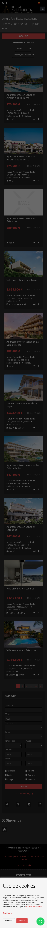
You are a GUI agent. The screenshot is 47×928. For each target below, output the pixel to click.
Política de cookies (34, 907)
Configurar (7, 913)
